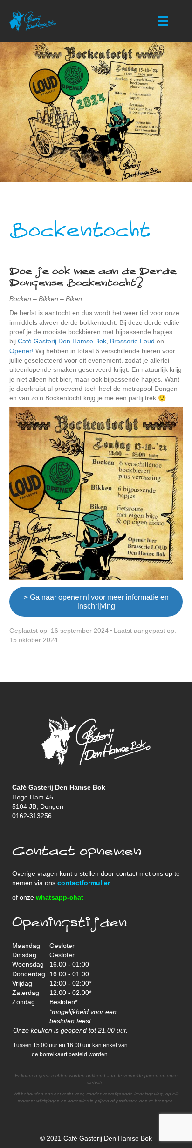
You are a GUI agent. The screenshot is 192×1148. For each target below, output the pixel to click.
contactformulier (83, 882)
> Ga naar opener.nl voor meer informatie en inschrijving (96, 601)
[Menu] (163, 21)
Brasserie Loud (132, 341)
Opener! (21, 351)
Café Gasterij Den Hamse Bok (62, 341)
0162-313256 (32, 815)
